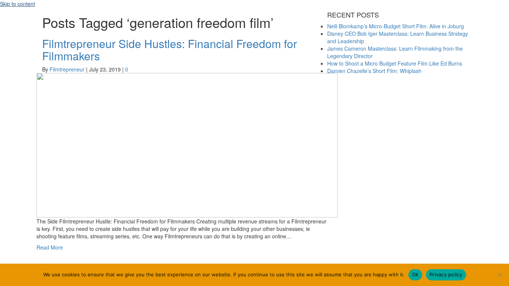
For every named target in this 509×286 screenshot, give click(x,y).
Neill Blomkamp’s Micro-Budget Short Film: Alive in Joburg (395, 26)
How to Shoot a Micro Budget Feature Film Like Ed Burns (394, 63)
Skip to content (17, 3)
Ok (415, 274)
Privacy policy (446, 274)
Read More (50, 247)
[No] (499, 275)
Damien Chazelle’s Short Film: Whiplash (374, 70)
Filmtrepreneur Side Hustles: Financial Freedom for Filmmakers (169, 49)
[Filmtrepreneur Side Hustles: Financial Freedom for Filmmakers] (187, 144)
